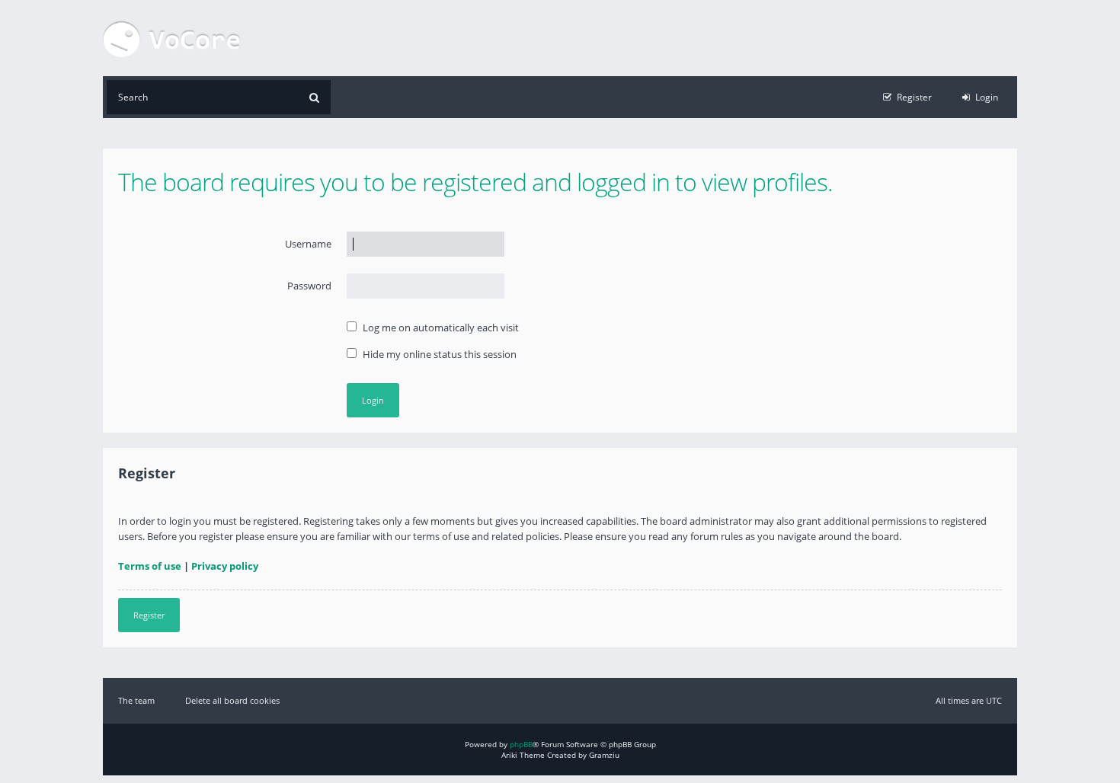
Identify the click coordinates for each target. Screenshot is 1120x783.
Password (309, 285)
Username (308, 244)
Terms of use (149, 566)
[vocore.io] (171, 38)
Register (149, 615)
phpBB (521, 744)
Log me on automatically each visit (439, 327)
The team (136, 700)
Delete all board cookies (232, 700)
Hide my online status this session (438, 354)
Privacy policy (224, 566)
